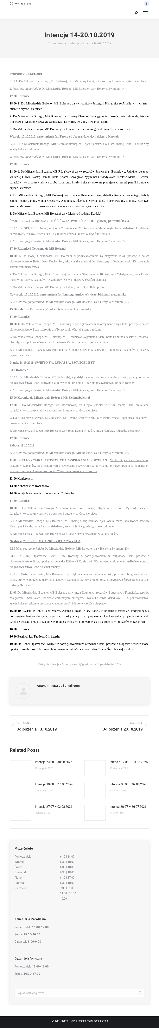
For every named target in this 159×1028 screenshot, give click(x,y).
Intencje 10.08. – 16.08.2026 (54, 784)
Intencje (54, 664)
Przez (78, 664)
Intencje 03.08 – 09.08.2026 (128, 784)
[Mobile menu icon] (145, 13)
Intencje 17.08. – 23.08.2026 (129, 762)
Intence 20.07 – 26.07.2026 (128, 807)
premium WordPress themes (92, 1020)
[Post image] (20, 768)
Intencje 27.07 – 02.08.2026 (54, 807)
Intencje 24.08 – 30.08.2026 (54, 762)
